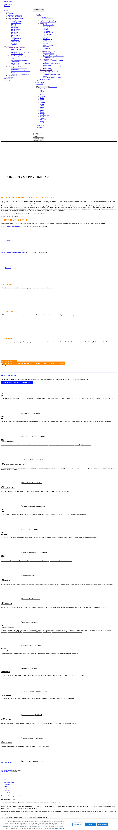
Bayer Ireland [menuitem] (8, 4)
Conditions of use (9, 782)
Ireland (42, 121)
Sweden (42, 112)
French (42, 91)
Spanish (42, 107)
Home (6, 788)
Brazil (41, 93)
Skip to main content (6, 1)
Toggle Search (37, 133)
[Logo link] (69, 12)
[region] (59, 824)
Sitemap (6, 790)
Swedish (42, 113)
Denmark (42, 96)
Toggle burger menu (39, 9)
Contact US (7, 792)
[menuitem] (6, 10)
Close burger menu (38, 11)
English (42, 116)
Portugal (42, 118)
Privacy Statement (9, 780)
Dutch (41, 90)
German (42, 104)
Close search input (38, 138)
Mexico (42, 105)
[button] (15, 20)
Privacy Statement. (59, 828)
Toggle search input (38, 140)
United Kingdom (44, 115)
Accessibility (7, 784)
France (42, 99)
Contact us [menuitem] (7, 6)
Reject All (90, 824)
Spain (41, 108)
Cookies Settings (78, 824)
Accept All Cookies (102, 824)
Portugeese (43, 95)
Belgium (42, 88)
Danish (42, 98)
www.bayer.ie (4, 813)
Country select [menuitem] (53, 87)
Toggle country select (42, 87)
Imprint (6, 786)
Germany (42, 102)
